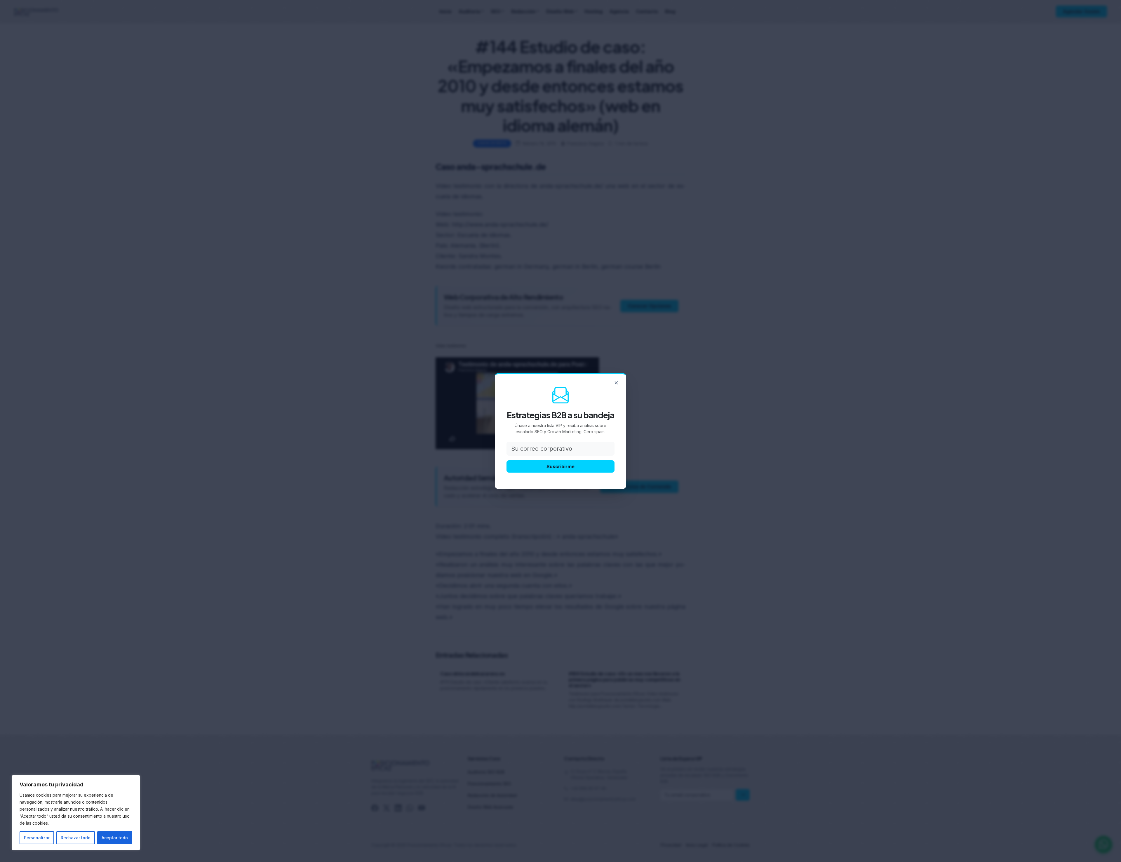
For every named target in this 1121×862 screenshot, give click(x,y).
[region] (76, 812)
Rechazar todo (75, 837)
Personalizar (37, 837)
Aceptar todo (115, 837)
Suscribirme (560, 466)
